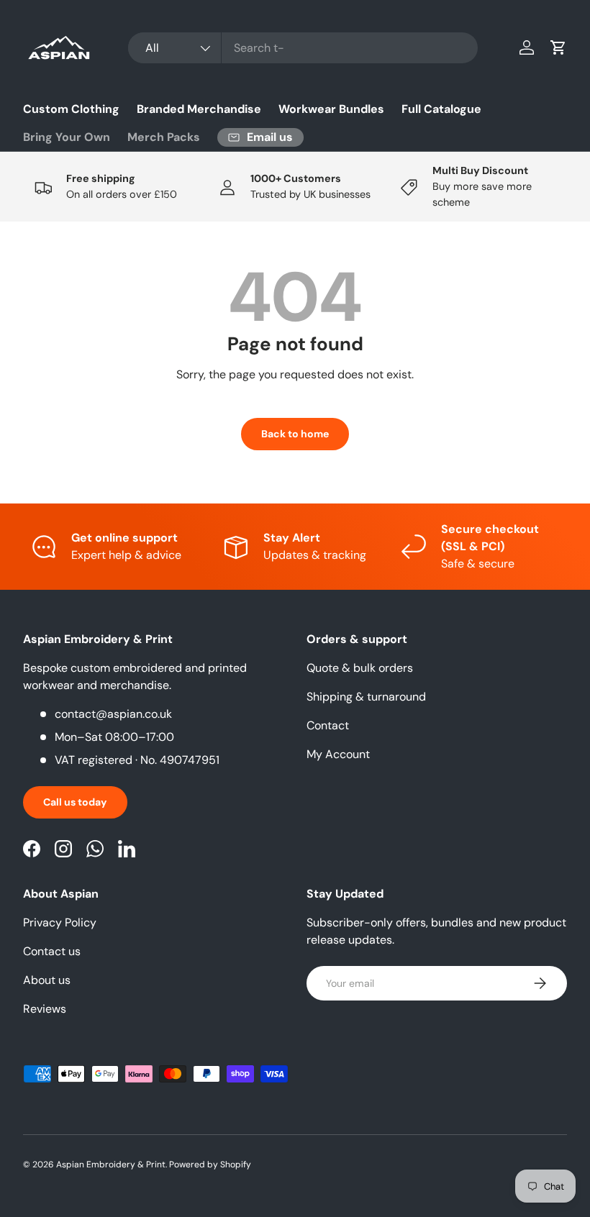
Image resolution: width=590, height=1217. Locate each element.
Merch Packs (163, 137)
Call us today (75, 802)
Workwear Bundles (331, 109)
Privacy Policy (59, 922)
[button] (558, 47)
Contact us (52, 951)
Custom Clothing (71, 109)
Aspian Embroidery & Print (110, 1164)
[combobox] (302, 47)
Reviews (44, 1008)
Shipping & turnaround (366, 696)
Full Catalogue (441, 109)
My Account (338, 754)
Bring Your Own (66, 137)
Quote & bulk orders (360, 667)
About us (47, 980)
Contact (328, 725)
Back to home (295, 433)
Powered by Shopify (210, 1164)
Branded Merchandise (199, 109)
